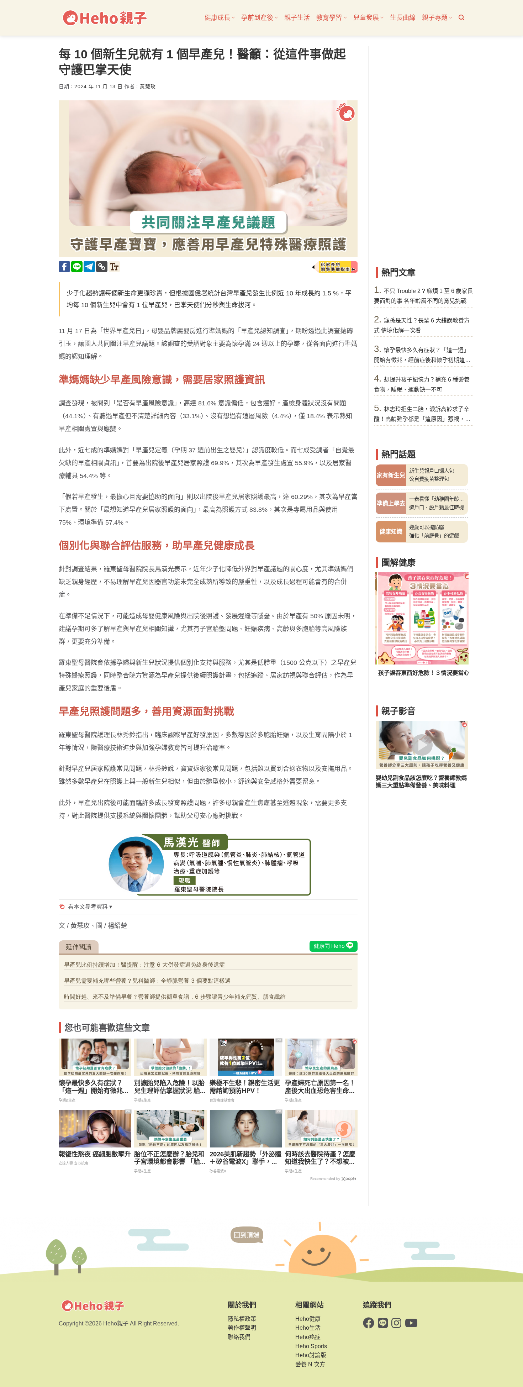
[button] (461, 18)
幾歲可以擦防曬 (426, 527)
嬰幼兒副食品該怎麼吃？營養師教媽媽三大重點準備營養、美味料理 (421, 781)
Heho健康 (308, 1319)
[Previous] (385, 629)
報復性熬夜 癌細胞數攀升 (95, 1154)
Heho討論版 (310, 1355)
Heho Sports (311, 1346)
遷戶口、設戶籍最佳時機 (436, 507)
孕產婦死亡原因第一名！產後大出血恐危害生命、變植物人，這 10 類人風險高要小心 (320, 1086)
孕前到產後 (257, 17)
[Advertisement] (422, 153)
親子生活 (297, 17)
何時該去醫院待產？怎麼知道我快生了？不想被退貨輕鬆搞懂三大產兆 (320, 1158)
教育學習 (329, 17)
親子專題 (435, 17)
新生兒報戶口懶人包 (431, 471)
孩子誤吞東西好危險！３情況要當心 (421, 672)
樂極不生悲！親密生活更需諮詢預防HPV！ (245, 1086)
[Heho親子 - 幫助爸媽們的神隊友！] (104, 17)
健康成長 (217, 17)
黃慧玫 (147, 86)
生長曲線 (403, 17)
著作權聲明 (242, 1328)
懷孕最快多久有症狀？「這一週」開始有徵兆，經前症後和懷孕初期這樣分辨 (94, 1086)
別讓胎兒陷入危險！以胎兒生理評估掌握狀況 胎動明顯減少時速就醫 (170, 1086)
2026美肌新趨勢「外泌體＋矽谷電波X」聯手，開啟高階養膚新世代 (245, 1158)
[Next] (457, 629)
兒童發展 (366, 17)
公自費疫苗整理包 (429, 479)
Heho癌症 (308, 1337)
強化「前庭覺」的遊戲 (434, 535)
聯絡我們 (239, 1337)
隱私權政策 (242, 1319)
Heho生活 (308, 1328)
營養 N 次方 (310, 1364)
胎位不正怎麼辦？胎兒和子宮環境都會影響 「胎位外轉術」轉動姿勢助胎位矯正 (170, 1158)
